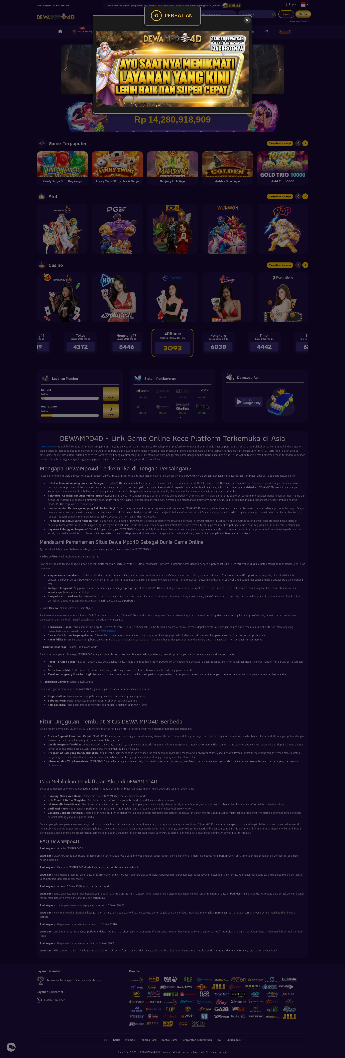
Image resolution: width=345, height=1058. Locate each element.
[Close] (247, 20)
